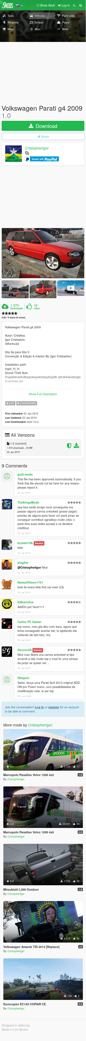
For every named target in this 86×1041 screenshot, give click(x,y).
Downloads (16, 308)
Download (45, 125)
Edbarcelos (25, 602)
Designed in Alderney (16, 1025)
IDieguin (23, 678)
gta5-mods (25, 474)
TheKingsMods (28, 502)
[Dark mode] (74, 5)
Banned (39, 543)
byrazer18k (25, 543)
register (53, 707)
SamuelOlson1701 (30, 582)
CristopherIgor (37, 148)
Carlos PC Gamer (29, 622)
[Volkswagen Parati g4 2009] (43, 253)
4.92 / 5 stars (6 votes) (13, 317)
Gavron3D (24, 650)
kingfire (22, 562)
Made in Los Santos (15, 1029)
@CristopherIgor (29, 567)
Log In (39, 707)
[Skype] (27, 153)
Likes (37, 308)
